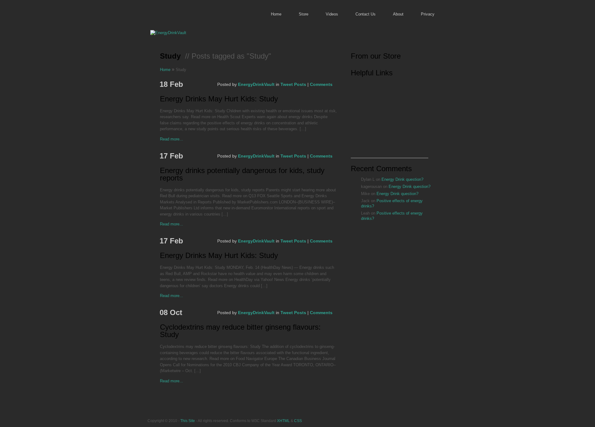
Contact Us (365, 14)
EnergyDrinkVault (256, 84)
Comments (321, 84)
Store (303, 14)
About (398, 14)
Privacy (427, 14)
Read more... (171, 139)
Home (276, 14)
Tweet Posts (293, 84)
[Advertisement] (389, 119)
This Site (187, 421)
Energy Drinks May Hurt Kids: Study (219, 99)
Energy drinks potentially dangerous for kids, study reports (242, 174)
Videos (332, 14)
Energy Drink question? (402, 179)
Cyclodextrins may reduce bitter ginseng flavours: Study (240, 331)
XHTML (283, 421)
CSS (298, 421)
